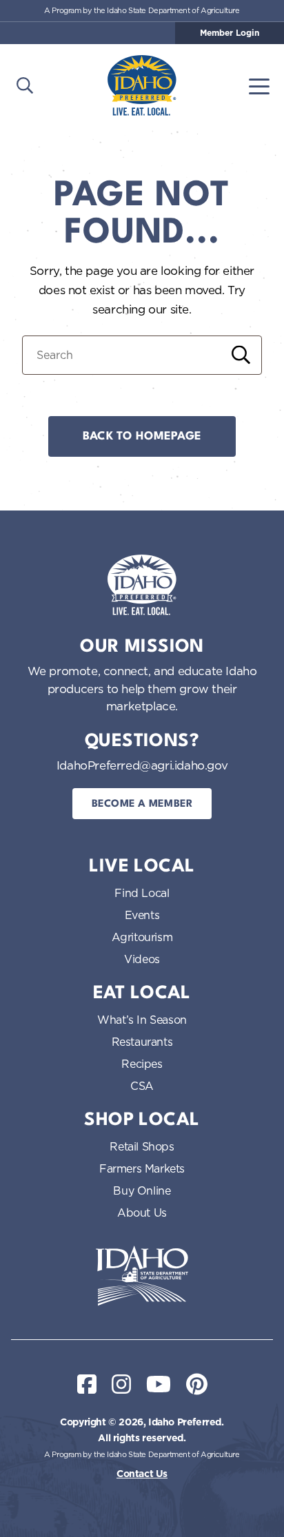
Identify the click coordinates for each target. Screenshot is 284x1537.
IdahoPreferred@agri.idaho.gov (142, 765)
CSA (142, 1086)
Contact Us (142, 1473)
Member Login (229, 33)
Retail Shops (142, 1146)
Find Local (141, 893)
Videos (142, 959)
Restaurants (142, 1042)
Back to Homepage (142, 436)
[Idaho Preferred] (142, 85)
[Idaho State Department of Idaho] (142, 1276)
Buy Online (141, 1190)
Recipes (141, 1064)
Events (142, 915)
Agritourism (142, 937)
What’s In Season (142, 1020)
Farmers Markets (142, 1168)
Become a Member (142, 804)
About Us (142, 1212)
